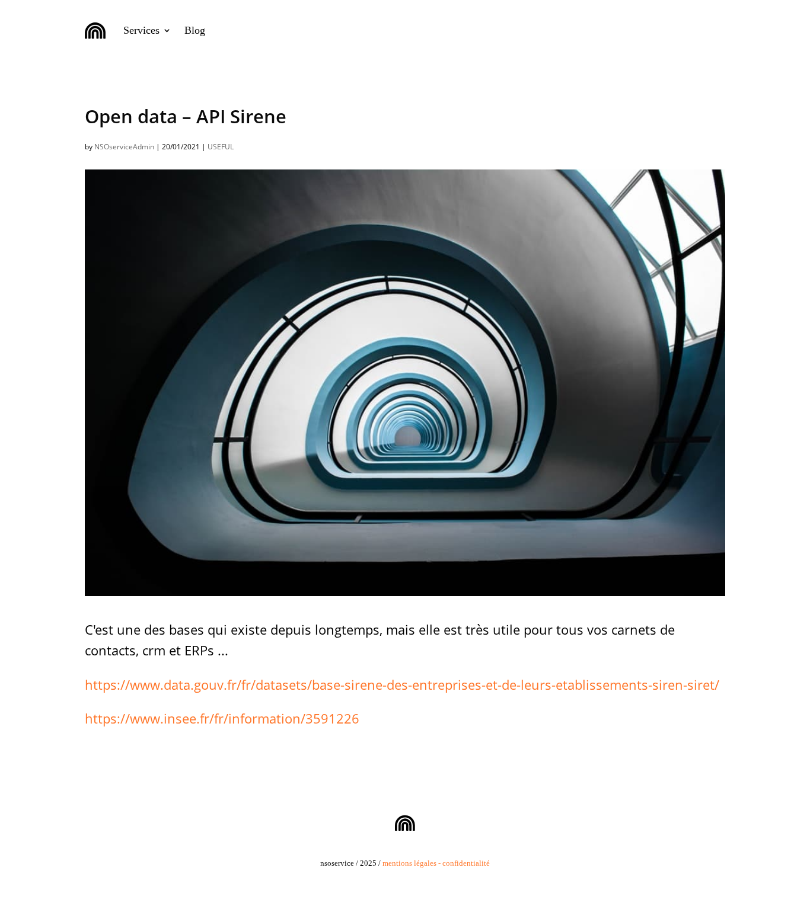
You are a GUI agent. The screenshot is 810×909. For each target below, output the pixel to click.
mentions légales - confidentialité (436, 863)
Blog (194, 30)
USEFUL (221, 147)
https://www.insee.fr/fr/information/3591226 (222, 718)
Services (141, 30)
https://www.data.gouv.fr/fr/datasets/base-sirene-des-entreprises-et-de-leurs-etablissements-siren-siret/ (402, 684)
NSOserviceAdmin (124, 147)
